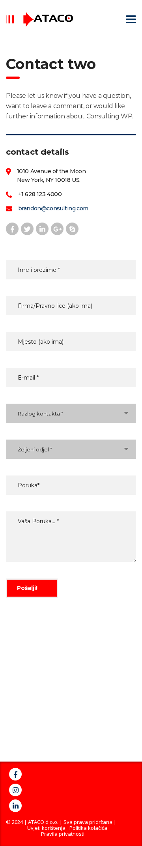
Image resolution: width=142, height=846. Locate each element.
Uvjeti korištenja (46, 827)
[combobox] (71, 413)
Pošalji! (27, 587)
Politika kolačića (88, 827)
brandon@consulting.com (53, 208)
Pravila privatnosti (62, 833)
